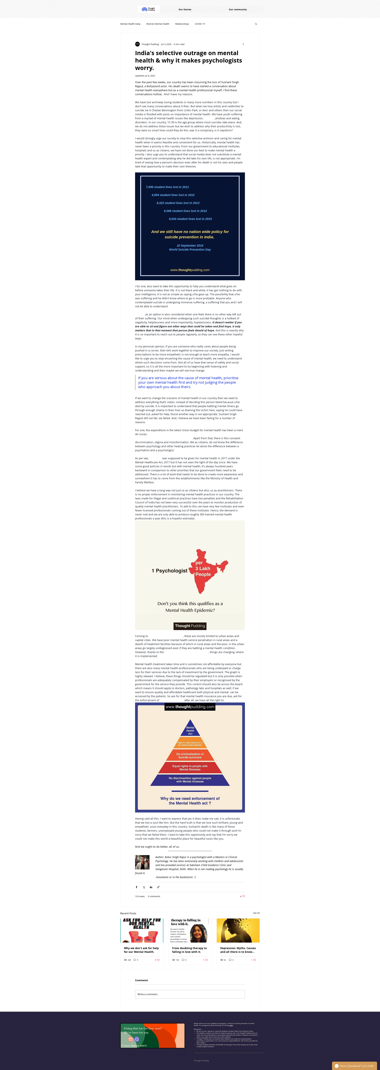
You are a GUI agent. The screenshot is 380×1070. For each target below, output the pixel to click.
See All (256, 913)
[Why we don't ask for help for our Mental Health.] (141, 931)
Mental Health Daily (130, 23)
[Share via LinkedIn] (151, 887)
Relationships (182, 23)
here (231, 1025)
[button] (256, 24)
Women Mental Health (157, 23)
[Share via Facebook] (136, 887)
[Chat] (136, 1039)
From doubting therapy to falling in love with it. (189, 950)
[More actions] (243, 44)
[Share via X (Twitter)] (143, 887)
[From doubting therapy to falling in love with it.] (190, 931)
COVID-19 (200, 23)
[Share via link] (158, 887)
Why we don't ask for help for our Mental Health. (141, 950)
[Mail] (130, 1039)
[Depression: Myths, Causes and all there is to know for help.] (238, 931)
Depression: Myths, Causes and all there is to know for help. (238, 950)
